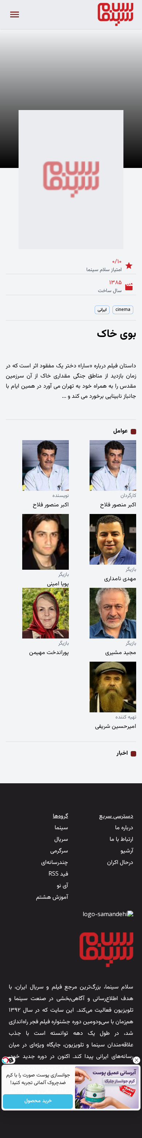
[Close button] (136, 1060)
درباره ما (124, 828)
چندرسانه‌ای (54, 862)
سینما (61, 828)
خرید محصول (37, 1101)
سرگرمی (59, 851)
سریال (61, 839)
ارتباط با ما (121, 839)
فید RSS (58, 874)
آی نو (62, 885)
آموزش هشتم (52, 897)
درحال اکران (120, 862)
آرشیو (127, 851)
